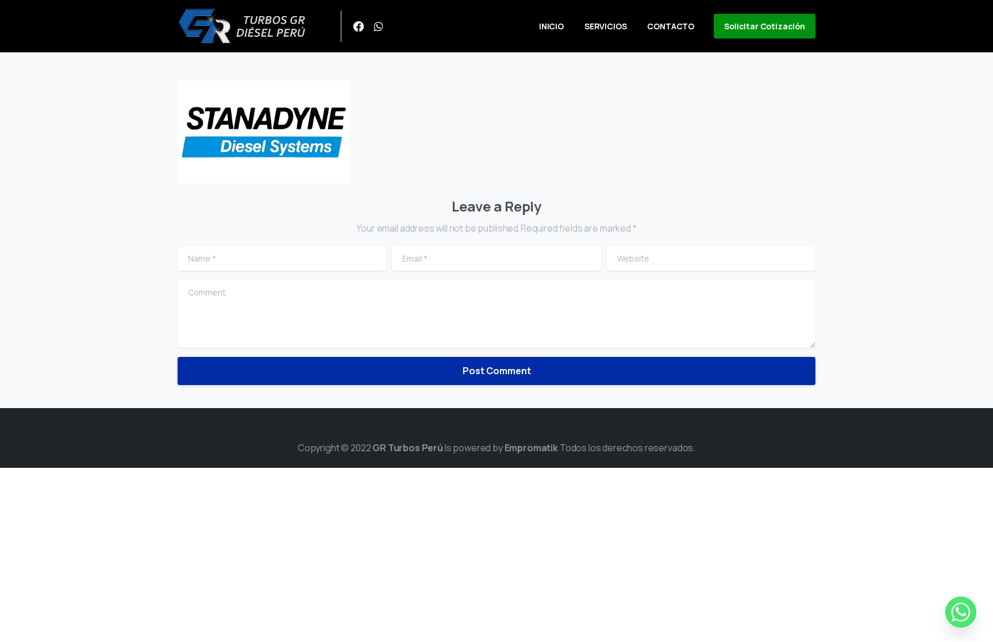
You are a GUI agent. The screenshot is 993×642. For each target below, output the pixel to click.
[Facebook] (358, 26)
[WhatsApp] (378, 26)
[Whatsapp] (960, 612)
